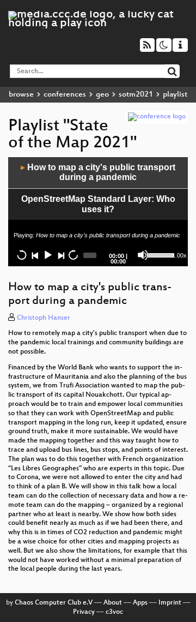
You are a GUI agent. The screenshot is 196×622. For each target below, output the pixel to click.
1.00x (179, 255)
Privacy (84, 612)
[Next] (60, 255)
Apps (140, 603)
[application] (98, 211)
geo (102, 94)
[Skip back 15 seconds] (22, 255)
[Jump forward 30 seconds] (73, 255)
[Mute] (143, 255)
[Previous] (35, 255)
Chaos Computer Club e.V (54, 603)
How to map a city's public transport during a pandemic (98, 172)
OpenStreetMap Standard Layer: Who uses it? (98, 204)
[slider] (158, 254)
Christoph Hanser (43, 318)
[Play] (47, 255)
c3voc (114, 612)
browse (21, 94)
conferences (65, 94)
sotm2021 (136, 94)
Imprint (169, 603)
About (112, 603)
